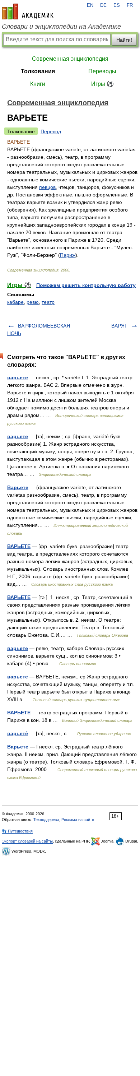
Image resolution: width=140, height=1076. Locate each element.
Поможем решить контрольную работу (86, 285)
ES (116, 5)
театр (48, 302)
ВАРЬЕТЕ (19, 546)
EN (90, 5)
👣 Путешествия (17, 831)
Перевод (51, 131)
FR (130, 5)
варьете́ (17, 733)
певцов (47, 187)
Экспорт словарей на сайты (27, 841)
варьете (17, 377)
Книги (37, 84)
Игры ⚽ (102, 84)
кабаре (15, 302)
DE (103, 5)
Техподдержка (46, 819)
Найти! (124, 40)
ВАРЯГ (119, 326)
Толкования (38, 71)
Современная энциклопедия (70, 59)
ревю (33, 302)
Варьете (17, 487)
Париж (67, 255)
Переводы (102, 71)
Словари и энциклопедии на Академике (61, 26)
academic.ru (27, 11)
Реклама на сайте (77, 819)
